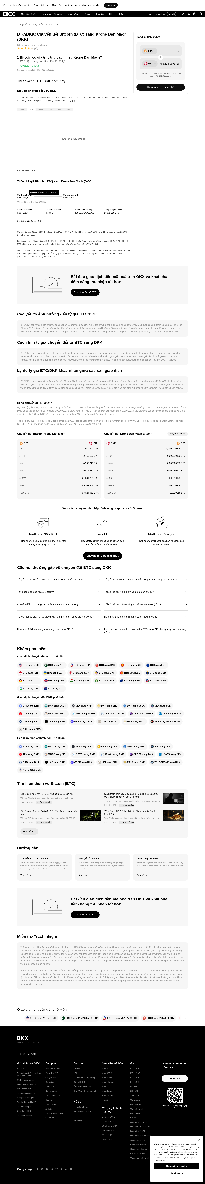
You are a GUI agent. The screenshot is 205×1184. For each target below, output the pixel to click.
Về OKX (20, 1069)
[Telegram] (37, 1169)
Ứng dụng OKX (24, 1111)
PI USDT (134, 1086)
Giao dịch (58, 14)
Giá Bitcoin (135, 1100)
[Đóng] (199, 1140)
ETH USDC (135, 1073)
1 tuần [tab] (40, 109)
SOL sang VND (108, 1130)
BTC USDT (135, 1077)
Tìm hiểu (24, 875)
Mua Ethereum (108, 1082)
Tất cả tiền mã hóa (53, 1095)
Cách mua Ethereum (139, 1149)
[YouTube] (71, 1169)
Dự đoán (141, 875)
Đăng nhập (160, 14)
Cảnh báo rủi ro (118, 960)
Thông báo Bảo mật (26, 1093)
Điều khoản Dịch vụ (35, 964)
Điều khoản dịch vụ (25, 1089)
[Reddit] (51, 1169)
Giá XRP (134, 1118)
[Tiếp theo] (185, 1018)
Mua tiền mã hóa (28, 14)
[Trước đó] (20, 1018)
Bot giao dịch (51, 1091)
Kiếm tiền (49, 1086)
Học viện (100, 14)
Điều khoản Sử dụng (96, 960)
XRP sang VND (108, 1135)
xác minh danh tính (99, 541)
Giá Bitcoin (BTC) (34, 221)
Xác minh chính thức (83, 1111)
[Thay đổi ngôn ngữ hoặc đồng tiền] (200, 14)
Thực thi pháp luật (25, 1106)
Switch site (110, 5)
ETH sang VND (108, 1121)
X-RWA (48, 1109)
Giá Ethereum (136, 1104)
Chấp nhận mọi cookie (176, 1166)
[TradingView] (56, 1169)
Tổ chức (87, 14)
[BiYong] (61, 1169)
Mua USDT (107, 1069)
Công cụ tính (38, 24)
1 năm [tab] (58, 109)
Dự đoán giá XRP (138, 1131)
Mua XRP (106, 1100)
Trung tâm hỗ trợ (81, 1107)
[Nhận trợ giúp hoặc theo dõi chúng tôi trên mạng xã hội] (194, 14)
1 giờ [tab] (22, 109)
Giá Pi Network (136, 1109)
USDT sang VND (109, 1126)
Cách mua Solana (138, 1153)
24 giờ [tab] (31, 109)
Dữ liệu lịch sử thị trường (84, 1077)
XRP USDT (135, 1095)
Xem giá (83, 875)
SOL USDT (135, 1091)
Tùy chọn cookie (24, 1115)
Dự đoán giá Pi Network (140, 1135)
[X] (42, 1169)
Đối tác (77, 1069)
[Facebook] (47, 1169)
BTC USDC (135, 1069)
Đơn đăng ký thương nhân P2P (85, 1092)
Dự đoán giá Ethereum (140, 1127)
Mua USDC (107, 1073)
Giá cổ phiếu (51, 1118)
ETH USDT (135, 1082)
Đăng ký (171, 14)
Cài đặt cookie (176, 1173)
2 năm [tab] (68, 109)
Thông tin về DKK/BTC (177, 434)
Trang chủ (22, 24)
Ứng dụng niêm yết (82, 1086)
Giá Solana (135, 1113)
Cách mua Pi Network (139, 1158)
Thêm (121, 14)
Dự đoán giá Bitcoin (139, 1122)
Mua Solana (107, 1091)
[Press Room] (66, 1169)
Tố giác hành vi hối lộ (26, 1102)
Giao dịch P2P (51, 1073)
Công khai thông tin (25, 1098)
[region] (176, 1159)
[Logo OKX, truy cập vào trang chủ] (9, 13)
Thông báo (78, 1116)
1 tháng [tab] (49, 109)
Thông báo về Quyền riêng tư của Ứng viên (29, 1074)
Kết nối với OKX (81, 1120)
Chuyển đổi (50, 1077)
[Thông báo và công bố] (189, 14)
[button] (150, 13)
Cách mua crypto (137, 1140)
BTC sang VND (108, 1117)
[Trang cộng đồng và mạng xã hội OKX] (76, 1169)
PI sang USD (107, 1139)
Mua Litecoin (107, 1095)
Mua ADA (106, 1086)
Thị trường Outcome (54, 1113)
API (75, 1073)
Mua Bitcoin (107, 1077)
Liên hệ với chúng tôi (26, 1084)
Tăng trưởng (72, 14)
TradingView (50, 1104)
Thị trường (46, 14)
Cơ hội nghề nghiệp (26, 1080)
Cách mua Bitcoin (138, 1144)
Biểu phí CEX (79, 1082)
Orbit (111, 14)
